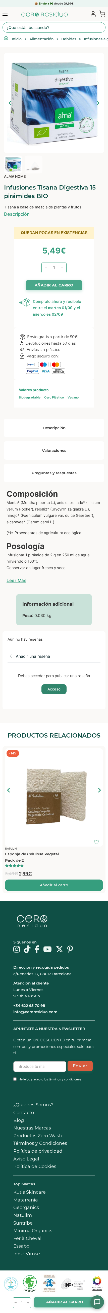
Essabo (21, 1246)
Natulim (22, 1215)
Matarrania (25, 1200)
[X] (59, 949)
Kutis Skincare (29, 1192)
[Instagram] (16, 949)
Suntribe (23, 1223)
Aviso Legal (26, 1159)
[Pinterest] (70, 949)
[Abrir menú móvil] (5, 14)
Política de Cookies (34, 1166)
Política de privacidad (37, 1151)
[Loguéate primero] (98, 753)
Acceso (54, 689)
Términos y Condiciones (40, 1143)
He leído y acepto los (50, 1079)
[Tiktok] (27, 949)
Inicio (17, 39)
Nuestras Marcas (32, 1128)
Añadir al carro (54, 885)
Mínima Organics (32, 1230)
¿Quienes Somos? (33, 1105)
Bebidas (68, 39)
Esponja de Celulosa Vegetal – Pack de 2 (33, 857)
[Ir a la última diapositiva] (10, 103)
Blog (18, 1120)
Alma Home (15, 176)
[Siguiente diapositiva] (97, 103)
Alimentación (41, 39)
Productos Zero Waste (38, 1136)
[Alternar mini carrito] (101, 14)
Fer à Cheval (27, 1238)
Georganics (26, 1207)
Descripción (17, 214)
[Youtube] (47, 949)
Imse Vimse (26, 1254)
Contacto (23, 1112)
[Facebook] (36, 949)
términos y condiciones (65, 1079)
